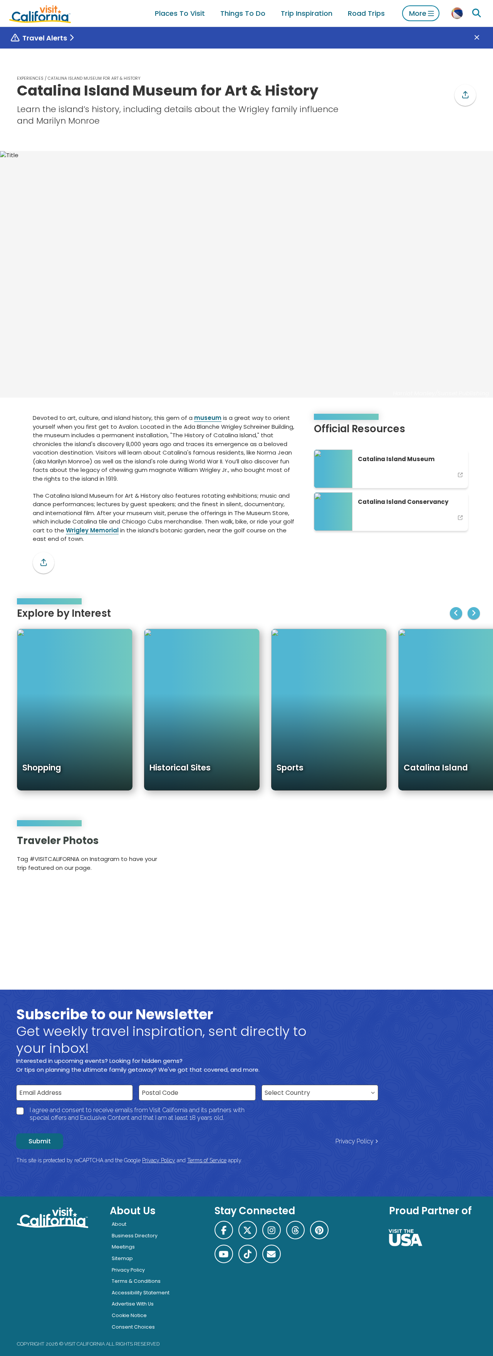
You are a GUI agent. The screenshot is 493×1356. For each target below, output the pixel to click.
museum (207, 418)
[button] (465, 95)
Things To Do (242, 13)
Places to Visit (180, 13)
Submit (40, 1141)
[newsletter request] (271, 1254)
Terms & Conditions (136, 1281)
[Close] (482, 38)
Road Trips (366, 13)
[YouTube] (464, 856)
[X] (247, 1230)
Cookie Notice (129, 1315)
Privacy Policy (354, 1141)
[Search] (476, 13)
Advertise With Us (133, 1304)
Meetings (123, 1247)
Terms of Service (206, 1160)
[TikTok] (247, 1254)
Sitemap (122, 1258)
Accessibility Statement (140, 1292)
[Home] (40, 13)
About (119, 1224)
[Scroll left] (456, 613)
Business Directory (135, 1235)
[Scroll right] (474, 613)
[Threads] (295, 1230)
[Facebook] (224, 1230)
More (417, 13)
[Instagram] (443, 856)
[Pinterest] (454, 856)
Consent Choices (133, 1327)
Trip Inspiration (306, 13)
